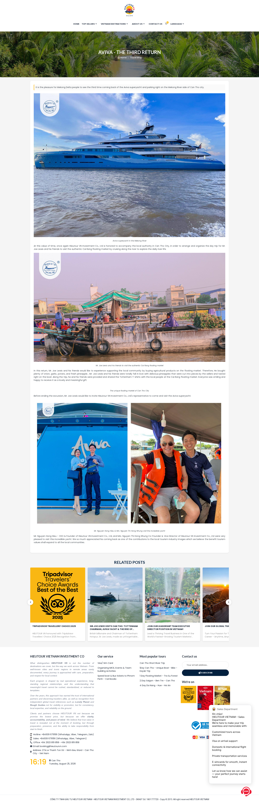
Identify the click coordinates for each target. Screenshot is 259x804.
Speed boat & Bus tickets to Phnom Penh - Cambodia (116, 677)
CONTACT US (155, 23)
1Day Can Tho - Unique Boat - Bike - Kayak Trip (158, 669)
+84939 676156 (49, 734)
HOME (76, 23)
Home (123, 57)
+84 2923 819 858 (50, 742)
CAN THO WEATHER (62, 778)
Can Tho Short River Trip (152, 663)
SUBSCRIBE (207, 672)
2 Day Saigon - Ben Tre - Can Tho (157, 680)
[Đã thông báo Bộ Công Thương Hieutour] (205, 725)
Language (176, 23)
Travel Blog (135, 57)
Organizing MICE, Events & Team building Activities (114, 669)
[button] (30, 602)
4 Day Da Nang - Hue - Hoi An (155, 685)
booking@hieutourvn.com (53, 746)
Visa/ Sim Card (105, 663)
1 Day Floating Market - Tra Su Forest (159, 675)
